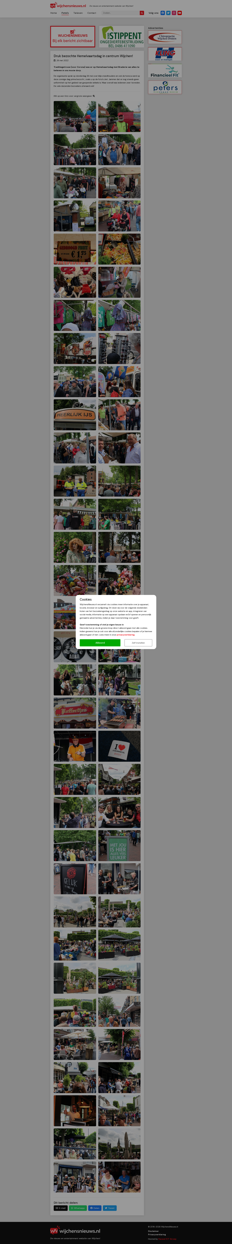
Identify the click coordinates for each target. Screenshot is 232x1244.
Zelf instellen (138, 642)
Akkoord (100, 642)
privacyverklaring (126, 634)
